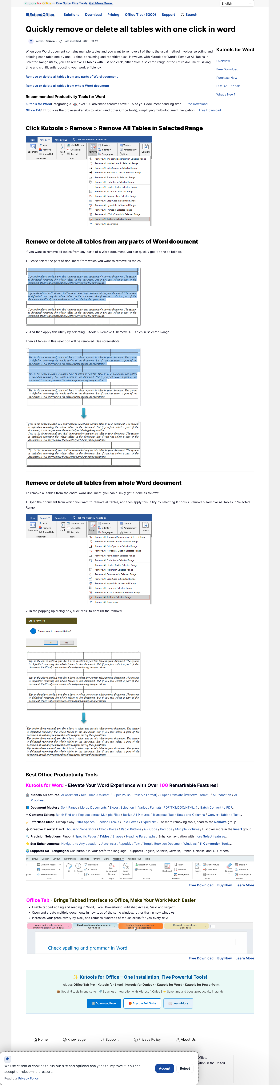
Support (168, 15)
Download (93, 15)
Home (43, 1039)
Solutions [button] (71, 15)
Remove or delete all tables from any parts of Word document (72, 76)
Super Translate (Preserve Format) (185, 795)
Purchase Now (226, 78)
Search (191, 15)
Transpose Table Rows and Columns (179, 815)
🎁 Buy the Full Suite (142, 1003)
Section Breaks (108, 822)
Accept (164, 1068)
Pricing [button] (113, 15)
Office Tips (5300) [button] (140, 15)
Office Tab (33, 110)
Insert (238, 829)
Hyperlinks (148, 822)
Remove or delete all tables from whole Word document (67, 86)
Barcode (166, 829)
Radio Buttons (131, 829)
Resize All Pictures (136, 815)
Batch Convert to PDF (216, 807)
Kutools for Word (38, 104)
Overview (223, 61)
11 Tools (214, 843)
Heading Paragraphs (140, 836)
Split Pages (69, 807)
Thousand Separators (80, 829)
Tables (105, 836)
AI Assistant (69, 795)
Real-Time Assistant (95, 795)
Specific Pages (86, 836)
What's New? (225, 94)
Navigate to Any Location (79, 843)
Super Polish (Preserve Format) (135, 795)
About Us (188, 1039)
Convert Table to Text (224, 815)
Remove (220, 822)
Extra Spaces (84, 822)
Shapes (118, 836)
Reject (185, 1068)
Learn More (245, 885)
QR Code (150, 829)
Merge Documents (93, 807)
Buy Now (224, 885)
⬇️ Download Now (104, 1003)
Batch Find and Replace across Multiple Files (88, 815)
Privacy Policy (149, 1039)
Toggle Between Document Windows (170, 843)
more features (210, 836)
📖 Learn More (178, 1003)
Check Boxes (108, 829)
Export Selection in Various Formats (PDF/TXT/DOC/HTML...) (153, 807)
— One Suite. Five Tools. (68, 3)
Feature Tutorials (228, 86)
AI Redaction (222, 795)
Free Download (227, 69)
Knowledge (76, 1039)
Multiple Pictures (187, 829)
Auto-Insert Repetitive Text (120, 843)
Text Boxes (130, 822)
